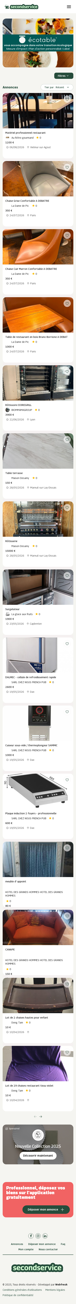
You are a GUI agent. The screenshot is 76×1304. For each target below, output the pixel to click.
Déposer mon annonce (41, 1243)
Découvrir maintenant (38, 1155)
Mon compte (25, 1249)
